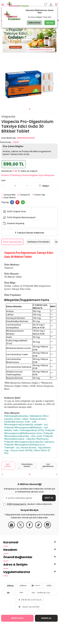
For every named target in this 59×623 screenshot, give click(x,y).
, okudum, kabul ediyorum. (29, 504)
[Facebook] (29, 527)
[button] (29, 109)
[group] (29, 81)
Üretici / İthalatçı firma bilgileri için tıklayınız (27, 175)
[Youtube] (11, 527)
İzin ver (49, 22)
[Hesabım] (51, 4)
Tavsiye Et (24, 194)
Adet (3, 180)
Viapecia (8, 116)
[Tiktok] (38, 527)
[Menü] (2, 4)
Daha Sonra (34, 22)
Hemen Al (46, 618)
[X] (20, 527)
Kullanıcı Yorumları (38, 241)
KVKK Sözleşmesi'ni (16, 504)
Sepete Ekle (17, 618)
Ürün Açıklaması (12, 241)
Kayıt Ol (49, 497)
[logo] (18, 4)
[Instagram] (47, 527)
